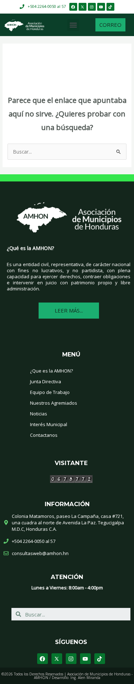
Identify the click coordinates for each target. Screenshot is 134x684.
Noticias (38, 413)
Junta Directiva (45, 381)
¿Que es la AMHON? (51, 371)
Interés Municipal (48, 424)
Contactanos (44, 435)
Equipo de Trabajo (50, 392)
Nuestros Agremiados (53, 403)
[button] (73, 25)
